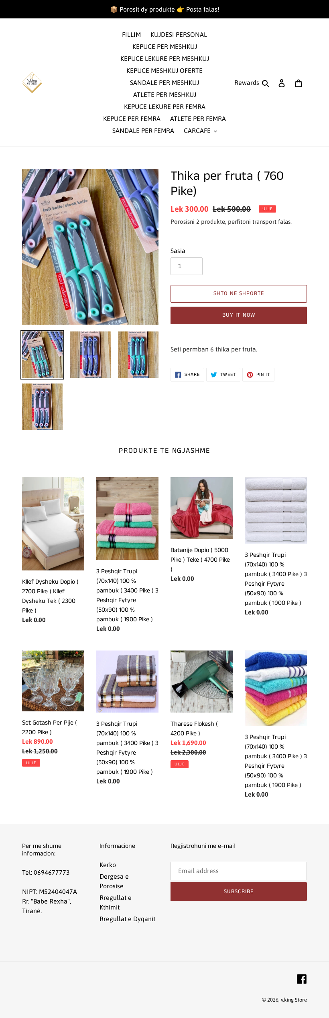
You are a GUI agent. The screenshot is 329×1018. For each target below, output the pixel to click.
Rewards (246, 82)
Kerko (108, 864)
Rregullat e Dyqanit (127, 918)
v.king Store (294, 1000)
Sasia (178, 250)
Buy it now (238, 315)
